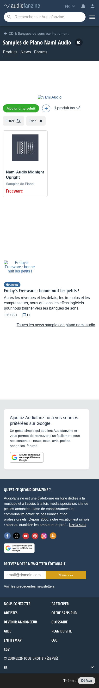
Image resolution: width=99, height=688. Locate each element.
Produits (10, 52)
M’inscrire (66, 575)
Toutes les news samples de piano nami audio (56, 325)
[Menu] (92, 17)
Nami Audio (57, 42)
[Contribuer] (46, 108)
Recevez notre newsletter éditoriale (35, 563)
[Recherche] (9, 17)
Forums (40, 52)
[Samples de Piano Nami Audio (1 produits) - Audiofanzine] (22, 5)
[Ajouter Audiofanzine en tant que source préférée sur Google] (26, 457)
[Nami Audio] (50, 97)
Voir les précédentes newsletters (29, 586)
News (26, 52)
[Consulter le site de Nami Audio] (79, 42)
